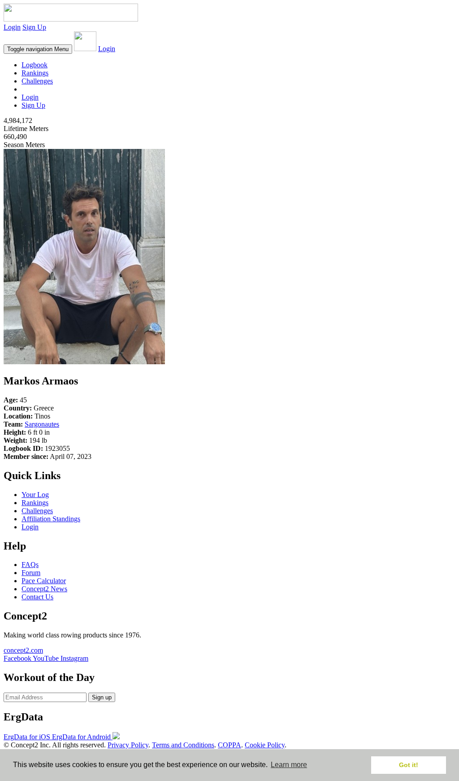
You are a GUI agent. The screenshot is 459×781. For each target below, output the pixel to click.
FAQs (30, 564)
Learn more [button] (289, 764)
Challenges (37, 81)
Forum (31, 572)
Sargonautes (42, 424)
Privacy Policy (128, 745)
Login (12, 27)
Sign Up (34, 27)
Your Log (35, 494)
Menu (38, 49)
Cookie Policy (265, 745)
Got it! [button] (408, 764)
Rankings (35, 73)
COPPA (229, 745)
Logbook (35, 65)
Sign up (102, 697)
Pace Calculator (44, 581)
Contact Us (37, 597)
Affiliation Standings (51, 519)
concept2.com (23, 650)
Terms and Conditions (183, 745)
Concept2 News (44, 589)
